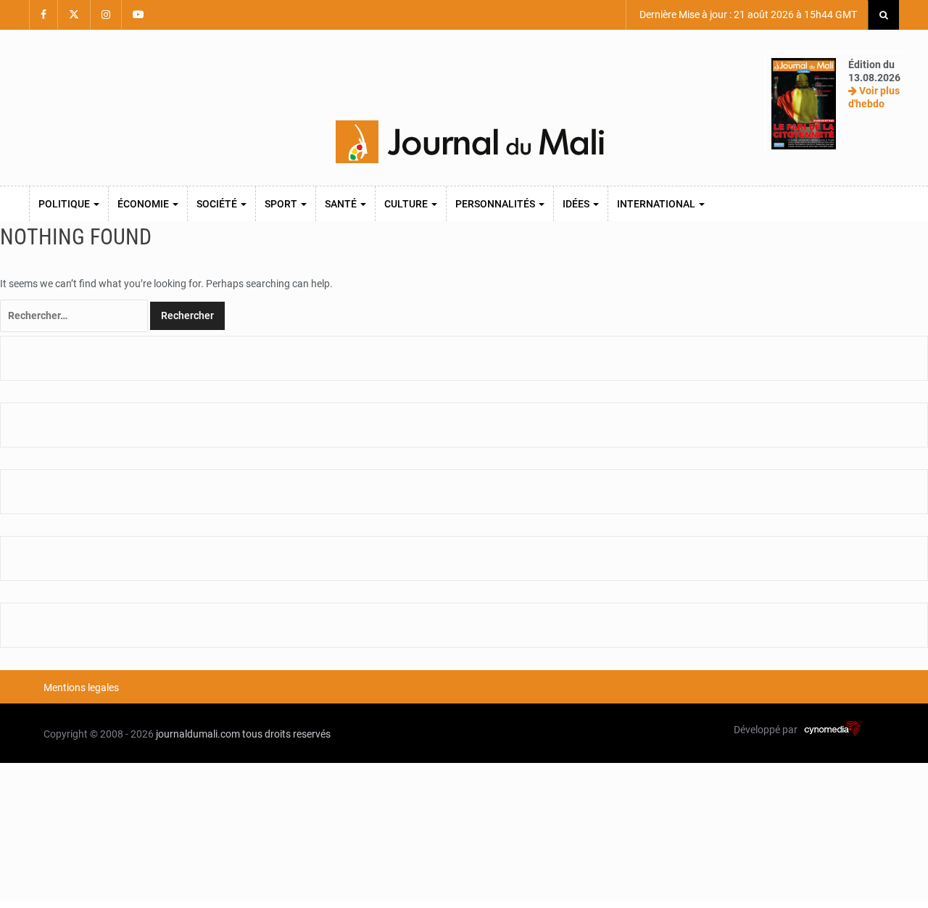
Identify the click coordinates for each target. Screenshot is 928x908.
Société (217, 204)
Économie (144, 204)
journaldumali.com (198, 734)
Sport (282, 204)
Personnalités (496, 204)
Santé (342, 204)
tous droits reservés (286, 734)
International (657, 204)
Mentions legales (81, 687)
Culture (407, 204)
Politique (65, 204)
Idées (577, 204)
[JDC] (470, 142)
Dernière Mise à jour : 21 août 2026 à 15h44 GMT (747, 14)
